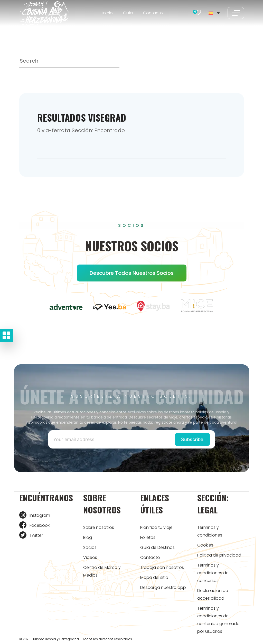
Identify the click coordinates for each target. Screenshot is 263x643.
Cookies (205, 545)
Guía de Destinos (157, 547)
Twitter (36, 535)
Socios (90, 547)
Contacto (153, 13)
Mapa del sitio (154, 577)
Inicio (107, 13)
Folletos (147, 537)
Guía (128, 13)
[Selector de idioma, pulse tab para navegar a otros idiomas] (214, 12)
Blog (87, 537)
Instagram (40, 515)
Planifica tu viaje (156, 527)
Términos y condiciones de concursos (213, 572)
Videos (90, 557)
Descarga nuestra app (163, 587)
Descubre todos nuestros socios (132, 273)
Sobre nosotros (98, 527)
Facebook (40, 525)
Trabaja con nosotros (162, 567)
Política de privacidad (219, 555)
